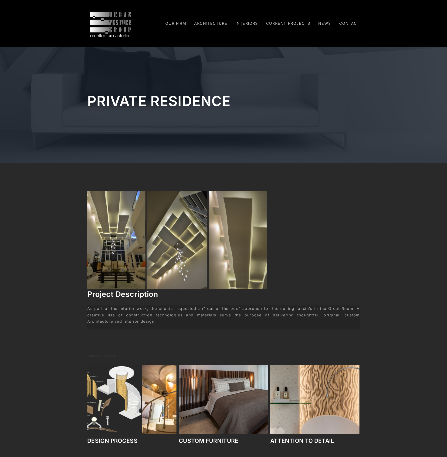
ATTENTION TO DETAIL (211, 440)
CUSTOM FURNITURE (117, 440)
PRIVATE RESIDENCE (299, 440)
